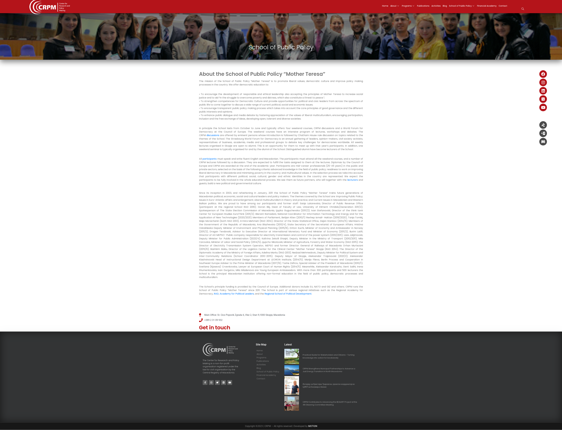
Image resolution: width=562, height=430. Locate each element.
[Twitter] (217, 382)
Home (385, 5)
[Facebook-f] (205, 382)
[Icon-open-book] (543, 141)
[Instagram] (543, 82)
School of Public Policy (460, 5)
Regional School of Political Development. (288, 293)
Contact (503, 5)
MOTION (312, 426)
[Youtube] (543, 107)
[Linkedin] (543, 91)
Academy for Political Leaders (237, 293)
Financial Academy (487, 5)
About (393, 5)
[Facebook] (543, 74)
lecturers (352, 180)
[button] (523, 9)
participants (209, 159)
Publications (423, 5)
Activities (436, 5)
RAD (216, 293)
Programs (407, 5)
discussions (213, 135)
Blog (445, 5)
